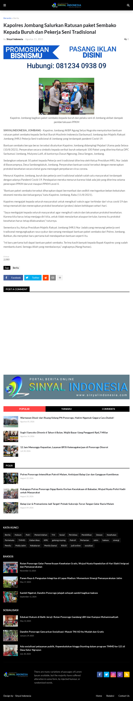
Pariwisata (9, 540)
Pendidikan (87, 535)
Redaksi (110, 695)
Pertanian (84, 540)
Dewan (99, 535)
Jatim (95, 540)
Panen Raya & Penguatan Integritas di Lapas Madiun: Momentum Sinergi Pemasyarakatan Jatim (71, 578)
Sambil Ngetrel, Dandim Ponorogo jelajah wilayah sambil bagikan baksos (59, 592)
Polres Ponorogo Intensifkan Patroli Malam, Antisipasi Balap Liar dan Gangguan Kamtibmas (69, 474)
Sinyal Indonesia (23, 695)
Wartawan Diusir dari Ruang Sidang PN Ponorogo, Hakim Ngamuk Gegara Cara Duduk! (67, 417)
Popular (24, 409)
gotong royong (58, 540)
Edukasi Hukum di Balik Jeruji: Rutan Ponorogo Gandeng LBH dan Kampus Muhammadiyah (69, 616)
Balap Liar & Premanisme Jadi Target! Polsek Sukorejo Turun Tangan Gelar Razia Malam (67, 503)
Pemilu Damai (50, 545)
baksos (106, 540)
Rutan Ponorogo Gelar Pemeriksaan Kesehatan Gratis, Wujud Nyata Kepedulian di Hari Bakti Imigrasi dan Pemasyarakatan (74, 565)
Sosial (62, 535)
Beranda (7, 18)
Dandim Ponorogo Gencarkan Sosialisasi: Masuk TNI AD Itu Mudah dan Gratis (62, 631)
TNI (53, 535)
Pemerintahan (40, 535)
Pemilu (8, 545)
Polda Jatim (20, 545)
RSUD (64, 545)
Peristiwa (73, 535)
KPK (46, 540)
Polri (28, 535)
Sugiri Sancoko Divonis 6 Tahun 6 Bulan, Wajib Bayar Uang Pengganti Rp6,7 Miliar (64, 432)
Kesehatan (111, 535)
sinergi (116, 540)
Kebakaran (35, 545)
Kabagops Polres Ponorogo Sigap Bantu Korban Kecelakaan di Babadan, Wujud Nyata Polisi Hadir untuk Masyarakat (73, 491)
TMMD (22, 540)
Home (99, 695)
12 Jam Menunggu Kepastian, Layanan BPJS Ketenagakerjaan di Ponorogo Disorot (64, 447)
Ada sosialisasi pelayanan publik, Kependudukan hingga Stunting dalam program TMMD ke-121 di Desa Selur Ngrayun (72, 648)
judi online (76, 545)
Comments (108, 409)
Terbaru (66, 409)
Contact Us (124, 695)
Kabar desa (34, 540)
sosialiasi (89, 545)
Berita (16, 18)
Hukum (18, 535)
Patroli (73, 540)
